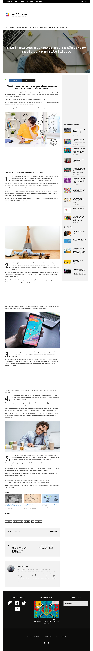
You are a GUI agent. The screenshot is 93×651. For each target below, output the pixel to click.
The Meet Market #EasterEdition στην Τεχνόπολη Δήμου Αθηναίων (79, 150)
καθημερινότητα (18, 521)
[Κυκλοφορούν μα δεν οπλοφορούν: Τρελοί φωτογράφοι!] (13, 498)
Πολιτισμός (34, 27)
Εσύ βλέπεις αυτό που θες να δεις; (50, 504)
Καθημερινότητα (54, 55)
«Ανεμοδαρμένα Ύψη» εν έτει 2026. (78, 160)
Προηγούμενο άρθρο (18, 544)
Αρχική (7, 75)
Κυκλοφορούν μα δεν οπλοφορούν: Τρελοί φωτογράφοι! (13, 504)
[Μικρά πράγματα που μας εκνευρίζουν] (32, 498)
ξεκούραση (38, 521)
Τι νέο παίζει (62, 27)
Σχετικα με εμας (23, 1)
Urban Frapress (22, 27)
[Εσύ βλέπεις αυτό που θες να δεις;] (50, 498)
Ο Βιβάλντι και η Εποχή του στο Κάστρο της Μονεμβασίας (79, 131)
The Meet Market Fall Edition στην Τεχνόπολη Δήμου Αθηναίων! (79, 180)
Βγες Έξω (43, 27)
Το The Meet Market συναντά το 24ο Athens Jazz (78, 200)
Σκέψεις (52, 27)
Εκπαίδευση (10, 27)
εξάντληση (8, 521)
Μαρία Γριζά (30, 55)
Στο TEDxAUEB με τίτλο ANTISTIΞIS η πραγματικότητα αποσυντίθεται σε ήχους (79, 273)
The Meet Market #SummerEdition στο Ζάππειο (79, 190)
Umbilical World (78, 208)
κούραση (27, 521)
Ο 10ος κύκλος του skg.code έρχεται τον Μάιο (79, 241)
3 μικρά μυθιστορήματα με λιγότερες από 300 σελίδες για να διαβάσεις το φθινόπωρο (19, 549)
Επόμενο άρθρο (48, 544)
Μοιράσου (67, 55)
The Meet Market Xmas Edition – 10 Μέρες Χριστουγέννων (79, 170)
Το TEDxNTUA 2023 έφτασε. (79, 232)
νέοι (32, 521)
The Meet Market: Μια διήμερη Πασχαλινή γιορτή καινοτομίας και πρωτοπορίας (79, 251)
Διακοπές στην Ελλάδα (36, 1)
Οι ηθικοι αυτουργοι (11, 1)
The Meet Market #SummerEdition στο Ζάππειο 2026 (79, 141)
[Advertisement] (61, 14)
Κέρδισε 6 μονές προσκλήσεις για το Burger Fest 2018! (45, 547)
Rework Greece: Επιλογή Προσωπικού (78, 262)
